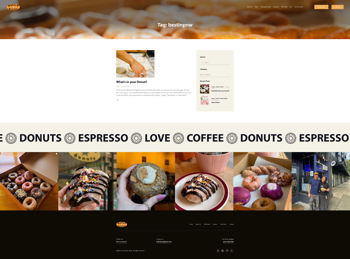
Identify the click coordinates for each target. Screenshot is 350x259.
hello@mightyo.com (164, 241)
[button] (29, 181)
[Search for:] (215, 62)
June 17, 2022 (125, 86)
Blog (117, 86)
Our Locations (121, 242)
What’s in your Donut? (131, 82)
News (226, 98)
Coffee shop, (219, 98)
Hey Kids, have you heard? (220, 91)
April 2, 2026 (215, 100)
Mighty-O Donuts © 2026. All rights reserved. (130, 251)
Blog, (213, 87)
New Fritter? (215, 102)
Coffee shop (219, 87)
